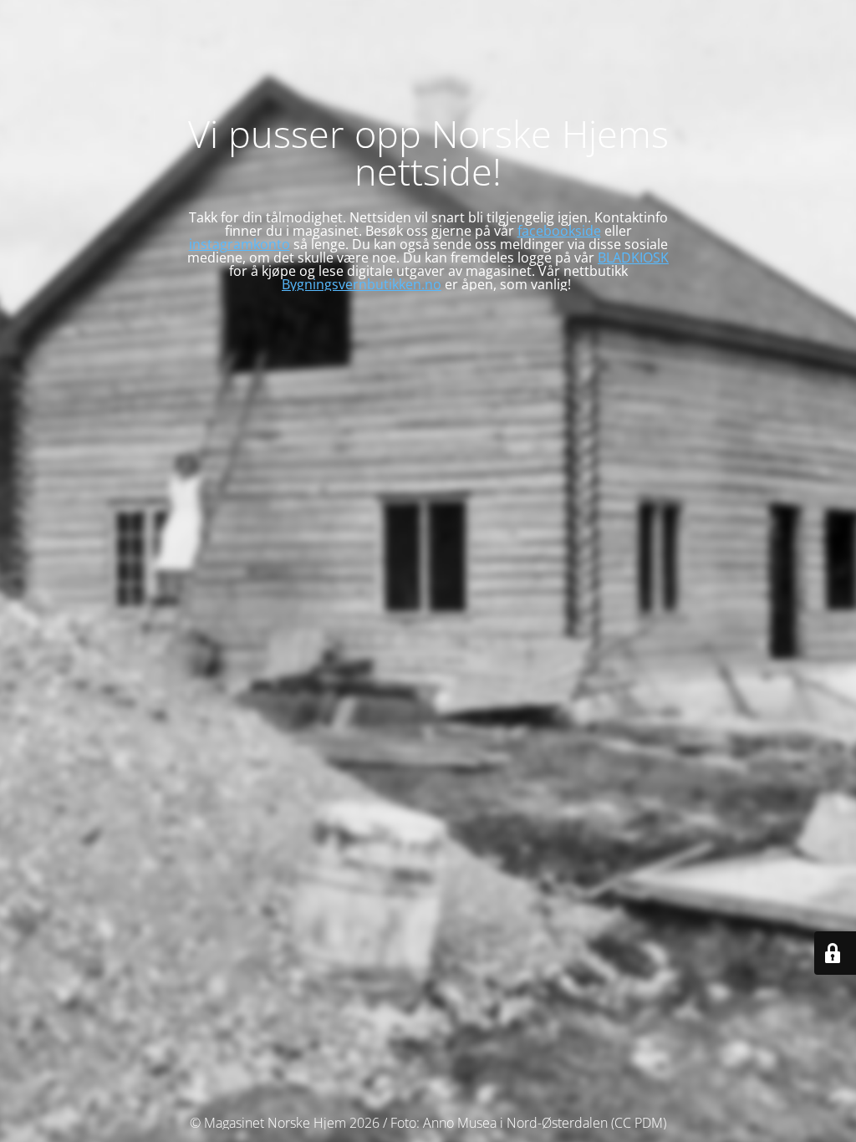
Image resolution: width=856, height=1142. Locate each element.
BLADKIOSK (633, 257)
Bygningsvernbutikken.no (361, 284)
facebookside (559, 231)
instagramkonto (239, 244)
